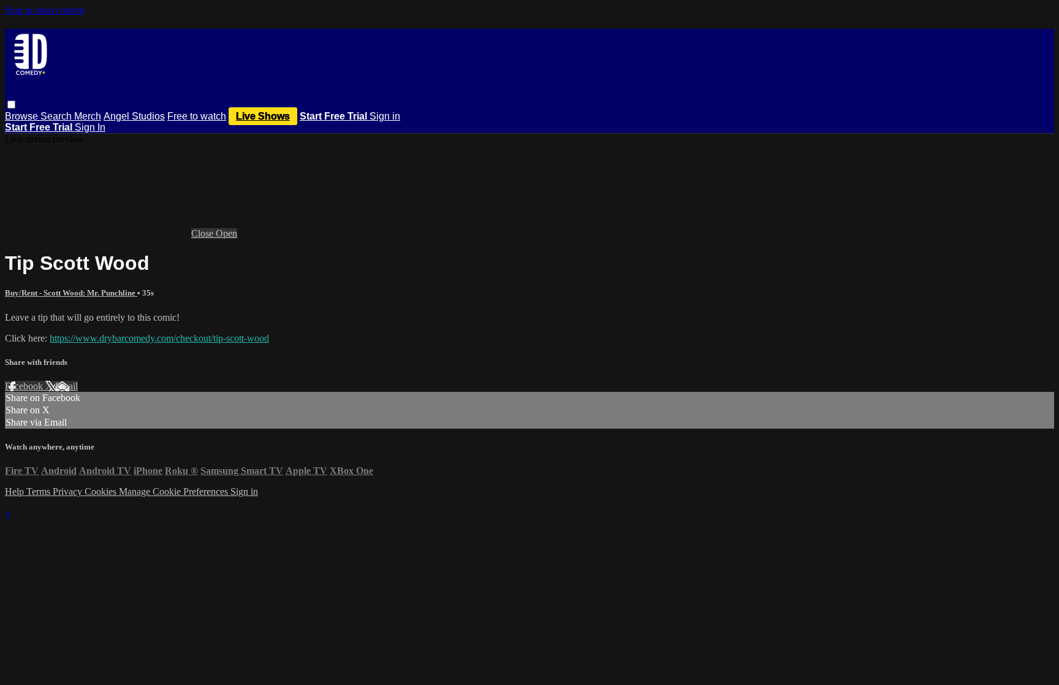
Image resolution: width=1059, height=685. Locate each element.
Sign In (90, 127)
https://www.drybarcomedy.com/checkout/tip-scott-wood (159, 338)
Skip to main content (45, 10)
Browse (22, 116)
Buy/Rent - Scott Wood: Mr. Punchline (71, 292)
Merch (87, 116)
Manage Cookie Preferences (174, 491)
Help (15, 491)
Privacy (69, 491)
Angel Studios (134, 116)
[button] (11, 105)
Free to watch (196, 116)
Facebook (25, 386)
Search (57, 116)
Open (226, 233)
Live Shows (263, 116)
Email (66, 386)
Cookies (102, 491)
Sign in (385, 116)
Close (203, 233)
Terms (39, 491)
